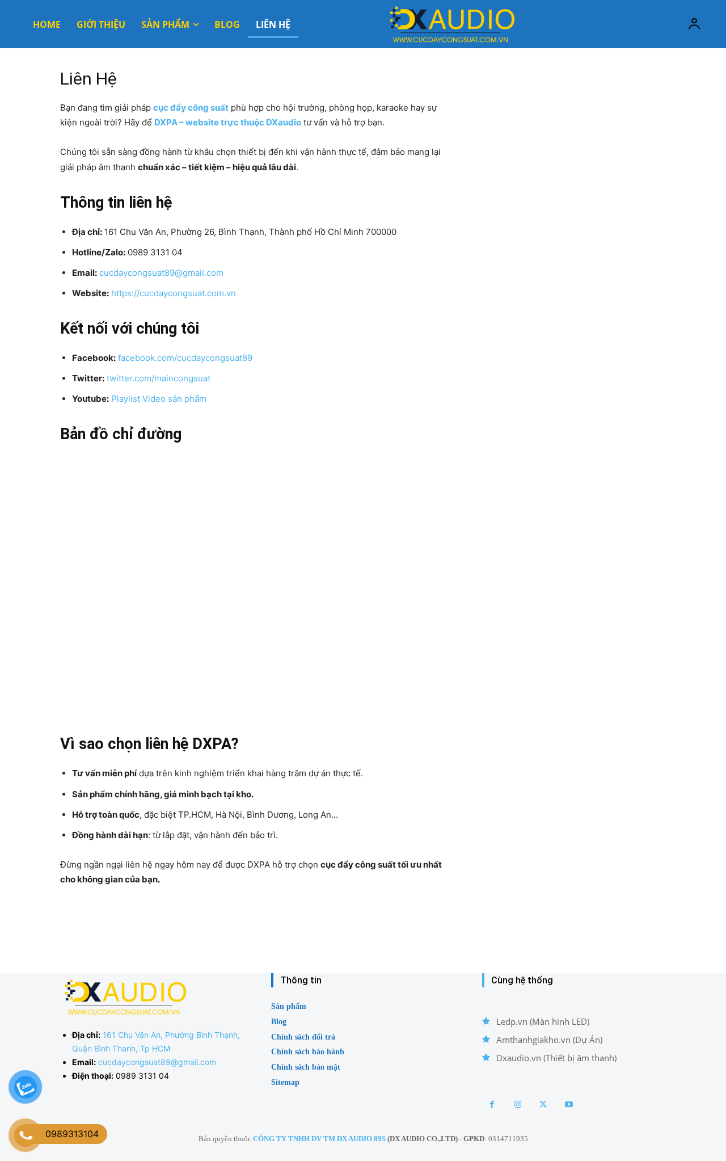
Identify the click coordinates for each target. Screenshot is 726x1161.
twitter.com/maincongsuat (158, 378)
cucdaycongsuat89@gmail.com (161, 272)
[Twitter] (543, 1104)
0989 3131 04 (142, 1075)
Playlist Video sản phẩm (158, 398)
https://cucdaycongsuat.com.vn (173, 293)
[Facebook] (492, 1104)
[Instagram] (517, 1104)
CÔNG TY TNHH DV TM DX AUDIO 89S (319, 1138)
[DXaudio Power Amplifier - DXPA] (451, 24)
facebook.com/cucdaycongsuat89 (185, 357)
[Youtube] (569, 1104)
